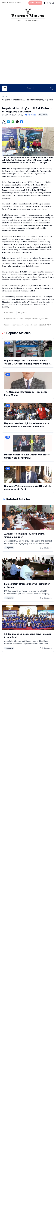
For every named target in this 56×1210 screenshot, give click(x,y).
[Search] (51, 88)
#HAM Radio (8, 313)
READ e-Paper (35, 3)
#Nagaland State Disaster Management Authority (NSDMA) (26, 319)
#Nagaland (22, 313)
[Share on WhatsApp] (13, 122)
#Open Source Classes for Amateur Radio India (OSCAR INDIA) (27, 325)
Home (4, 96)
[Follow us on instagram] (50, 3)
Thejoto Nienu (30, 115)
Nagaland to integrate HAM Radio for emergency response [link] (27, 100)
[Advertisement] (28, 53)
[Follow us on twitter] (47, 3)
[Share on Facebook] (21, 121)
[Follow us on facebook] (44, 3)
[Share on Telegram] (8, 121)
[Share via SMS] (17, 121)
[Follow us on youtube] (53, 3)
